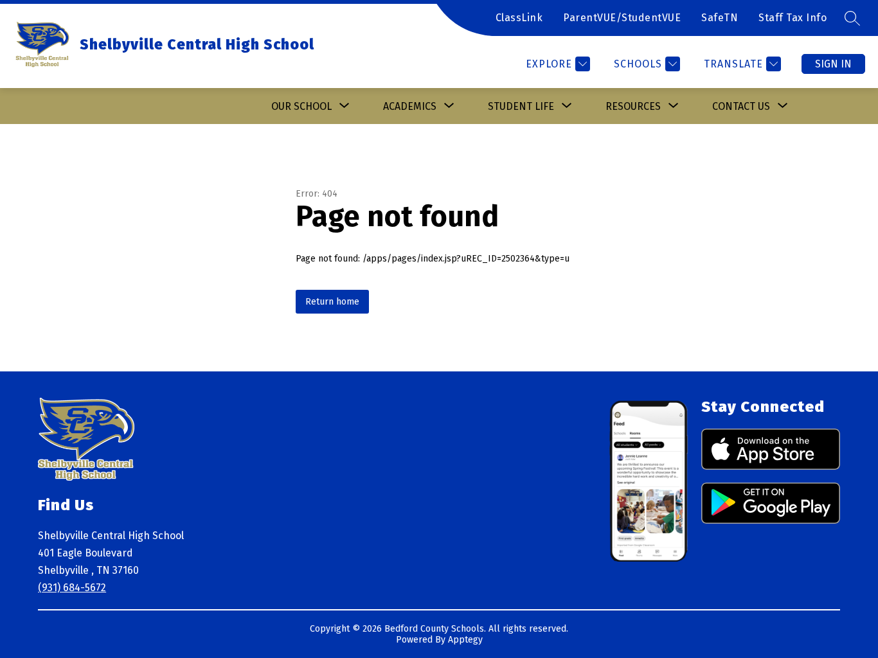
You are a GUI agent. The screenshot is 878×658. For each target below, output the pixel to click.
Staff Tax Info (792, 18)
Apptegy (465, 639)
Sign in (833, 64)
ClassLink (519, 18)
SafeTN (719, 18)
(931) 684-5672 (72, 588)
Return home (332, 301)
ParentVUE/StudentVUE (622, 18)
